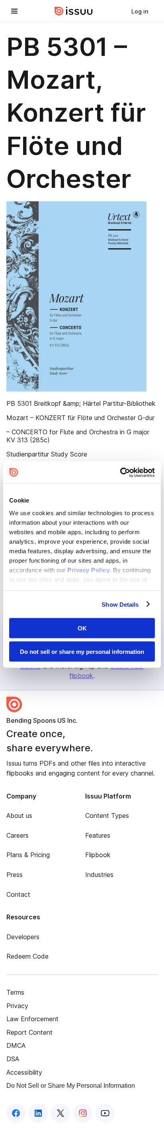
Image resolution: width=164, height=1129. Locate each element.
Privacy (17, 1006)
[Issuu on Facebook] (15, 1113)
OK (82, 628)
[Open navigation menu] (14, 11)
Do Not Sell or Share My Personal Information (70, 1085)
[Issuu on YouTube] (105, 1113)
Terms (15, 992)
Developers (22, 937)
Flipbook (98, 855)
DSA (12, 1059)
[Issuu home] (73, 11)
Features (97, 835)
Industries (99, 875)
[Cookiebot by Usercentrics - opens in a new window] (120, 472)
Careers (17, 835)
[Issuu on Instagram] (82, 1113)
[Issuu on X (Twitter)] (60, 1113)
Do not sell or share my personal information (82, 651)
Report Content (29, 1032)
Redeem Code (27, 956)
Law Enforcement (32, 1019)
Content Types (107, 816)
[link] (139, 11)
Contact (18, 894)
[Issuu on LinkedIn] (38, 1113)
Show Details (120, 604)
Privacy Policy (88, 569)
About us (19, 816)
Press (14, 875)
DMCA (15, 1045)
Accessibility (24, 1072)
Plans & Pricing (28, 855)
